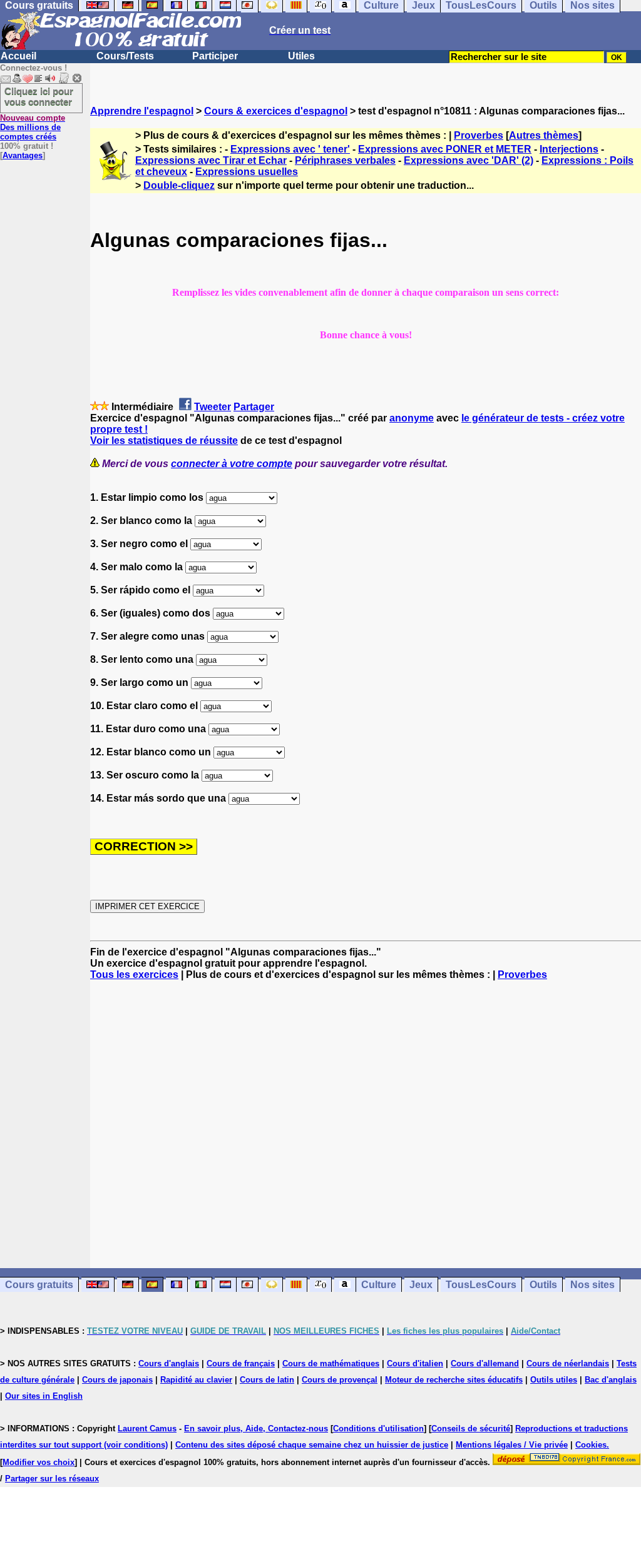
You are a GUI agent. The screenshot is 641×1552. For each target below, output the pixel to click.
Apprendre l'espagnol (141, 111)
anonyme (411, 418)
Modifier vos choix (38, 1462)
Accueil (18, 56)
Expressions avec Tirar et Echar (211, 160)
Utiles (301, 56)
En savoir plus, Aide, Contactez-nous (256, 1428)
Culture (378, 1284)
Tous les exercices (134, 974)
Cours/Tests (125, 56)
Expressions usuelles (246, 171)
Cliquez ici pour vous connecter (38, 96)
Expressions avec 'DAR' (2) (468, 160)
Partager (253, 406)
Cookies (591, 1444)
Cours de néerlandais (567, 1363)
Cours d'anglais (168, 1363)
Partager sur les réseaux (52, 1478)
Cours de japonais (117, 1379)
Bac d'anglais (611, 1379)
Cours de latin (267, 1379)
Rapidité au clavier (196, 1379)
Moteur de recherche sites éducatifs (454, 1379)
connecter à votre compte (231, 463)
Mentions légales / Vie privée (512, 1444)
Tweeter (212, 406)
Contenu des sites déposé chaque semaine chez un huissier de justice (311, 1444)
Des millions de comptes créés (32, 127)
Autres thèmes (543, 135)
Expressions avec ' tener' (290, 149)
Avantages (23, 155)
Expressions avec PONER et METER (444, 149)
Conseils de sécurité (470, 1428)
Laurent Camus (147, 1428)
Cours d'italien (415, 1363)
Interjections (569, 149)
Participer (215, 56)
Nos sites (592, 1284)
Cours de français (241, 1363)
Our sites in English (44, 1396)
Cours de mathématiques (330, 1363)
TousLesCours (481, 1284)
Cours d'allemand (485, 1363)
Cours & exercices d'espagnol (275, 111)
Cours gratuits (39, 1284)
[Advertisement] (365, 1124)
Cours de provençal (339, 1379)
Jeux (421, 1284)
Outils (543, 1284)
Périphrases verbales (345, 160)
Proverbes (478, 135)
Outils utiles (553, 1379)
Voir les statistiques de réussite (164, 440)
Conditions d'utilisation (378, 1428)
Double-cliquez (179, 185)
